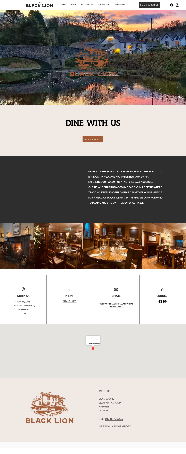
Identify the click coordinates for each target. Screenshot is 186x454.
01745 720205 (114, 419)
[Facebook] (172, 5)
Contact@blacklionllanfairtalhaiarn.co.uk (116, 305)
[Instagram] (177, 5)
